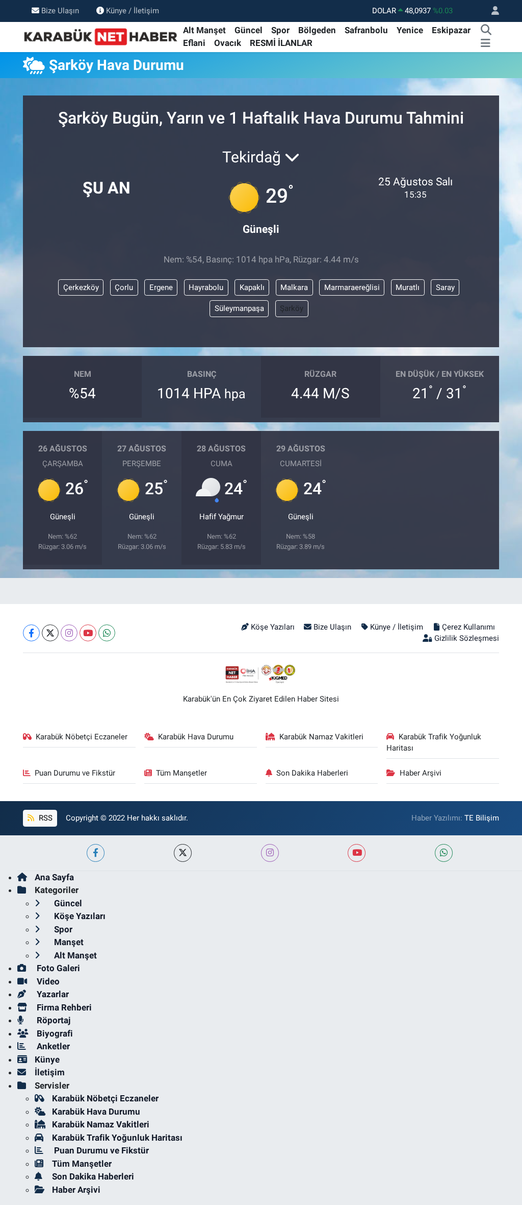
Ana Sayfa (54, 877)
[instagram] (270, 853)
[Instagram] (69, 632)
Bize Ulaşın (60, 10)
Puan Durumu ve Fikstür (75, 773)
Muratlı (408, 287)
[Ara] (485, 30)
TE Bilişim (481, 818)
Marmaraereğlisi (352, 287)
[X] (50, 632)
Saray (445, 287)
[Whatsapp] (106, 632)
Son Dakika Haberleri (312, 773)
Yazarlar (52, 994)
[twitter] (183, 853)
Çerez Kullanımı (468, 627)
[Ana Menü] (485, 43)
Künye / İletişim (132, 10)
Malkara (294, 287)
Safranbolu (366, 30)
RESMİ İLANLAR (281, 43)
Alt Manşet (204, 30)
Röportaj (52, 1020)
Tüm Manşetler (181, 773)
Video (47, 981)
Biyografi (54, 1033)
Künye (47, 1059)
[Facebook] (31, 632)
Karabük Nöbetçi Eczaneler (81, 736)
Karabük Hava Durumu (195, 736)
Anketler (52, 1046)
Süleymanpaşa (239, 308)
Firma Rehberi (63, 1007)
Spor (280, 30)
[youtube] (357, 853)
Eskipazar (451, 30)
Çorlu (124, 287)
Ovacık (227, 43)
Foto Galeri (57, 968)
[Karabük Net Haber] (101, 36)
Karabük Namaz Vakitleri (321, 736)
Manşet (68, 942)
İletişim (50, 1072)
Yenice (410, 30)
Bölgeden (317, 30)
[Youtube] (88, 632)
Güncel (248, 30)
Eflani (194, 43)
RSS (45, 818)
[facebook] (96, 853)
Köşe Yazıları (273, 627)
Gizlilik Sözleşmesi (466, 638)
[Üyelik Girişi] (491, 11)
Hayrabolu (206, 287)
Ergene (161, 287)
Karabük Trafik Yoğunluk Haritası (433, 742)
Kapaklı (252, 287)
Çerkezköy (81, 287)
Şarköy (291, 308)
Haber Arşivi (420, 773)
